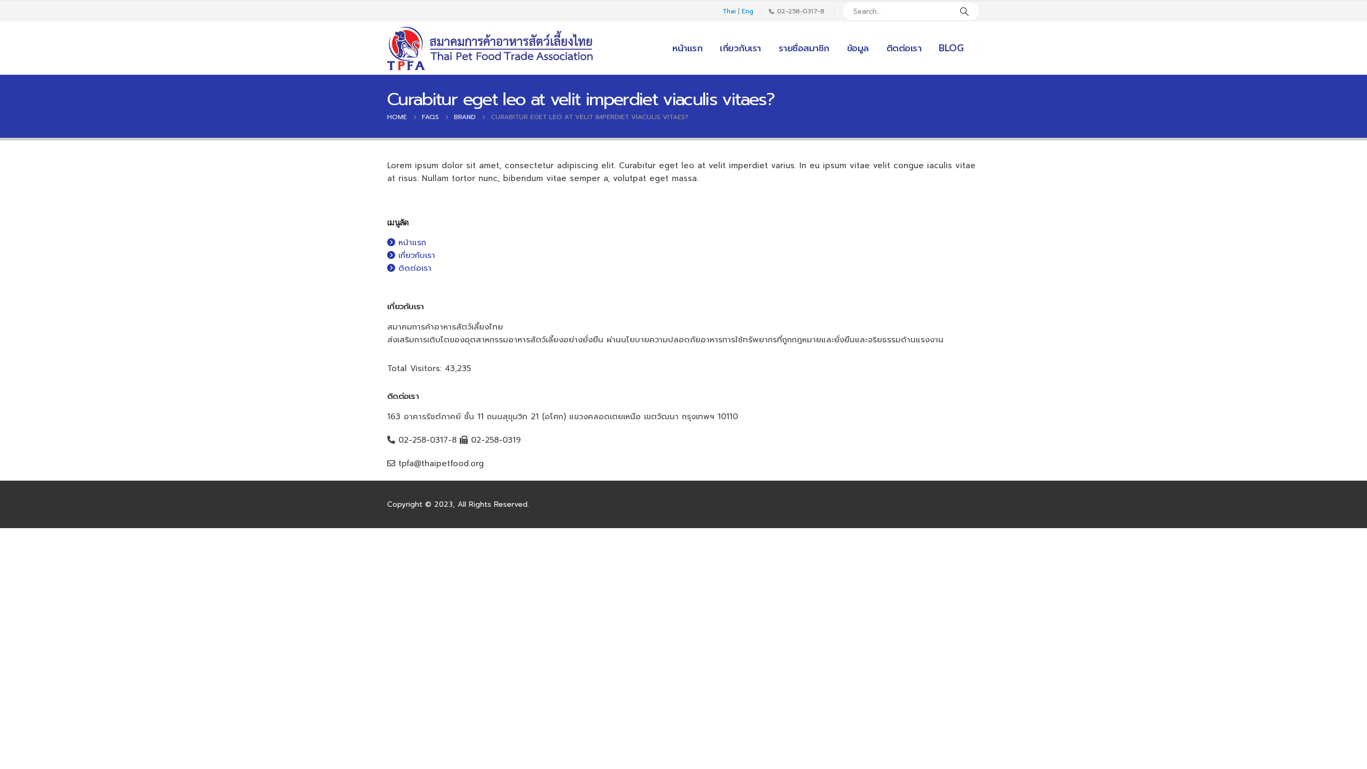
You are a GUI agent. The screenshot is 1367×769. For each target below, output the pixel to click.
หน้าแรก (687, 48)
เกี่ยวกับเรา (740, 48)
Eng (747, 11)
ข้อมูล (858, 48)
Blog (951, 48)
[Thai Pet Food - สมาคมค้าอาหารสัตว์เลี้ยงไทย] (492, 48)
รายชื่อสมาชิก (804, 48)
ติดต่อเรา (904, 48)
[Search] (964, 11)
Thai (729, 11)
